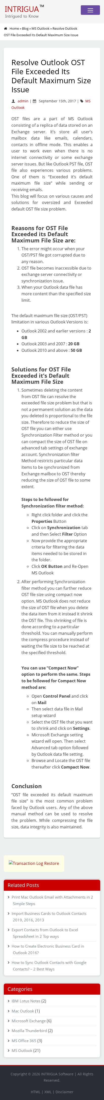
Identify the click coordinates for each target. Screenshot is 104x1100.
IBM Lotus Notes (26, 1000)
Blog (25, 28)
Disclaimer (64, 1091)
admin (23, 101)
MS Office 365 (24, 1040)
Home (14, 28)
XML (47, 1091)
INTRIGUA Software (57, 1074)
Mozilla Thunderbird (29, 1030)
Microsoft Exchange (29, 1020)
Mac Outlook (23, 1010)
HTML (35, 1091)
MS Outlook (40, 28)
